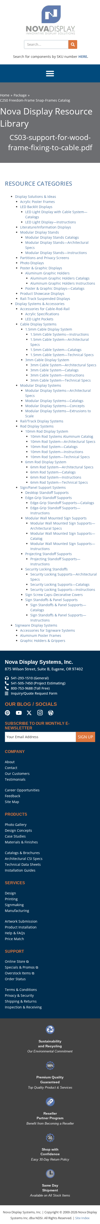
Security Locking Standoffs (46, 569)
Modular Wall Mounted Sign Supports (56, 518)
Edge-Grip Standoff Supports (48, 497)
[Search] (72, 44)
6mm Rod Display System (45, 462)
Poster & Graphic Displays (41, 268)
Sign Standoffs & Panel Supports (51, 599)
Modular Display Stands (39, 232)
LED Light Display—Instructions (50, 222)
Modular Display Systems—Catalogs (54, 400)
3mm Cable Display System (47, 360)
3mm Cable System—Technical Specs (60, 380)
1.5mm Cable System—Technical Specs (62, 354)
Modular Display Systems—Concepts (55, 405)
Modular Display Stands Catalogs (52, 237)
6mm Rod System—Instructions (55, 477)
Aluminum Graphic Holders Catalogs (60, 278)
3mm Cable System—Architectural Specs (63, 365)
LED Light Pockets (39, 319)
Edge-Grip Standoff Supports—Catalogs (62, 502)
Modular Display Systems (40, 385)
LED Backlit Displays (36, 206)
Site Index (82, 1213)
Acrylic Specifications (42, 314)
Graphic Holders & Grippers (42, 640)
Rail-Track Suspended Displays (45, 298)
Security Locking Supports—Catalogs (60, 584)
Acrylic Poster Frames (37, 201)
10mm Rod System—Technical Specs (60, 457)
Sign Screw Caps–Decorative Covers (54, 594)
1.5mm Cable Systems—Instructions (59, 334)
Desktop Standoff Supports (47, 492)
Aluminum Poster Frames (40, 635)
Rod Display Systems (37, 426)
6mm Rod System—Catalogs (53, 472)
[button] (50, 73)
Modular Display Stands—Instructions (56, 252)
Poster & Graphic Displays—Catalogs (54, 288)
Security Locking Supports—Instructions (62, 589)
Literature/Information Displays (45, 227)
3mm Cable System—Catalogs (54, 370)
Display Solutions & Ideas (35, 196)
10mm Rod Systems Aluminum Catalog (61, 436)
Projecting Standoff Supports (48, 553)
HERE (82, 56)
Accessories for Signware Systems (47, 630)
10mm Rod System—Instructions (56, 451)
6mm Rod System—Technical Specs (59, 482)
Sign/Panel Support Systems (43, 487)
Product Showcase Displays (42, 293)
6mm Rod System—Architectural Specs (61, 467)
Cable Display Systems (38, 324)
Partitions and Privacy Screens (44, 257)
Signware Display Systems (36, 625)
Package (20, 95)
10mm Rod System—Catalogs (54, 446)
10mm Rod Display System (46, 431)
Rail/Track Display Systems (41, 421)
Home (4, 95)
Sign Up (85, 732)
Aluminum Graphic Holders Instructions (62, 283)
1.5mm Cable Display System (48, 329)
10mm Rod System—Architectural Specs (62, 441)
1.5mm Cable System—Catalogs (56, 349)
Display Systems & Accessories (40, 303)
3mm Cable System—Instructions (57, 375)
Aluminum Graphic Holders (47, 273)
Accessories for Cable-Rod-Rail (45, 308)
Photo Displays (32, 263)
